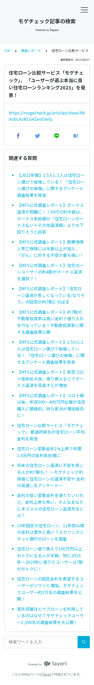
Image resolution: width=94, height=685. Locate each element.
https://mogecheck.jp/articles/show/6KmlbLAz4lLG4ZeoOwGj (47, 116)
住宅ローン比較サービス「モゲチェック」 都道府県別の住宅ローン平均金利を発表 (51, 432)
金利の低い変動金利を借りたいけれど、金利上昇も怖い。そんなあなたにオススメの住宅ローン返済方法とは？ (50, 505)
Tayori (46, 674)
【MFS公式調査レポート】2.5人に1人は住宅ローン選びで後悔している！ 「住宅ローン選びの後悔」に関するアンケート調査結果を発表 (51, 352)
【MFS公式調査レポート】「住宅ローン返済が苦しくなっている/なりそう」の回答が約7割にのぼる (51, 295)
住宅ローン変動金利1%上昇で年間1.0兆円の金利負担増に (49, 451)
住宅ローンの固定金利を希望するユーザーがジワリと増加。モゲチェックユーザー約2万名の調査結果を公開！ (50, 588)
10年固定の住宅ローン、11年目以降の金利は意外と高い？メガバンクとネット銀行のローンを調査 (50, 532)
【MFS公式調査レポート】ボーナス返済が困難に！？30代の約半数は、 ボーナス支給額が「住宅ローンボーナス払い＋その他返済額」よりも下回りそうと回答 (50, 218)
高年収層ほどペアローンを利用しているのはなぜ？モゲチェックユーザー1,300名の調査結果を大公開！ (50, 615)
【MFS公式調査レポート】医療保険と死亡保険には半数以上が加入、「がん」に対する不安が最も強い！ (50, 248)
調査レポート (31, 50)
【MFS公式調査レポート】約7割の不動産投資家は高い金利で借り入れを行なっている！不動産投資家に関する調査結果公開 (50, 322)
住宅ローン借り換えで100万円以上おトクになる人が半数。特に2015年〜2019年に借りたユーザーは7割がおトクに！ (50, 558)
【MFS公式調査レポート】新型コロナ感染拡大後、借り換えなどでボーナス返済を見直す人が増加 (50, 378)
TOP (7, 50)
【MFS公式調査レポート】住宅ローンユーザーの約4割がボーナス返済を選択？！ (50, 272)
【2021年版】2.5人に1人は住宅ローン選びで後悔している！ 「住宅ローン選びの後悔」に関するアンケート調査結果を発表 (51, 185)
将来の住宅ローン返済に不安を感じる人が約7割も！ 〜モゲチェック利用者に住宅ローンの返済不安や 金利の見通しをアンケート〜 (51, 475)
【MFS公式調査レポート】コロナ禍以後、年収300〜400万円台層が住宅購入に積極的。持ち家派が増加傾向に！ (51, 405)
